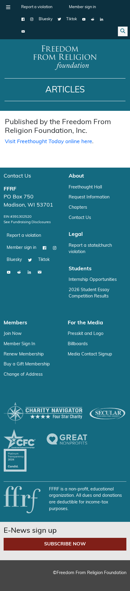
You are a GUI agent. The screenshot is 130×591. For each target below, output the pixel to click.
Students (80, 268)
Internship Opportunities (93, 280)
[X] (59, 19)
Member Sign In (19, 344)
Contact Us (17, 176)
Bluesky (46, 19)
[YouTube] (84, 19)
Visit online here (48, 141)
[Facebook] (23, 19)
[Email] (23, 31)
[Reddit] (92, 19)
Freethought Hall (85, 187)
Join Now (13, 334)
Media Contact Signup (90, 354)
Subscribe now (65, 544)
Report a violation (36, 7)
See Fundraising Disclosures (27, 222)
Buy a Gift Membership (27, 364)
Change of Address (23, 374)
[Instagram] (32, 19)
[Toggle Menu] (8, 7)
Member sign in (82, 7)
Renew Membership (24, 354)
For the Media (85, 323)
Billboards (78, 344)
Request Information (89, 197)
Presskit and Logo (85, 334)
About (76, 176)
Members (15, 323)
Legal (76, 234)
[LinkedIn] (101, 19)
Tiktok (71, 19)
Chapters (78, 207)
